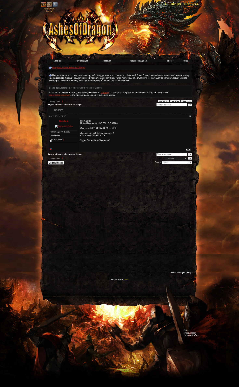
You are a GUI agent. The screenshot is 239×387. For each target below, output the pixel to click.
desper (79, 105)
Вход (185, 61)
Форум (51, 105)
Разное (59, 105)
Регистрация (82, 61)
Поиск (169, 61)
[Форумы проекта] (191, 6)
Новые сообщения (138, 61)
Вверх (190, 273)
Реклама (69, 105)
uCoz (196, 335)
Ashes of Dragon (178, 273)
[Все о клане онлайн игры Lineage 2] (172, 6)
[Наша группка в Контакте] (55, 6)
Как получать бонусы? (49, 10)
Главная (57, 61)
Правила (106, 61)
